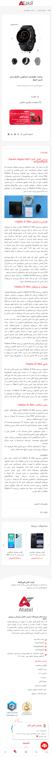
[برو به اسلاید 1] (29, 52)
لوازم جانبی (41, 10)
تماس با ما (42, 673)
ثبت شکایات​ (42, 669)
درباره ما (43, 677)
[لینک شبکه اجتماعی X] (18, 134)
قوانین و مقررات (40, 665)
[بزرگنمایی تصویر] (38, 50)
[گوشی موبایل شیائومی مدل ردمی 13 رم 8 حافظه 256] (15, 541)
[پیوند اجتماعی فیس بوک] (21, 134)
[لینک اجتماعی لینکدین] (11, 134)
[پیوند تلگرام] (8, 134)
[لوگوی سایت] (26, 3)
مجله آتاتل (42, 681)
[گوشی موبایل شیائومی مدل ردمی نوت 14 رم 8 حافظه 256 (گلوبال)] (37, 541)
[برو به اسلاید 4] (22, 52)
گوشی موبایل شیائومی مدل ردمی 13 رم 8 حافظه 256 (15, 555)
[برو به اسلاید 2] (27, 52)
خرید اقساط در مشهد (39, 693)
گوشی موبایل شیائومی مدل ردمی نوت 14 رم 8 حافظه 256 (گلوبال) (37, 555)
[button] (40, 38)
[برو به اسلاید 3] (24, 52)
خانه (49, 10)
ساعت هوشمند (29, 10)
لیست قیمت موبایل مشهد (37, 689)
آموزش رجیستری (40, 685)
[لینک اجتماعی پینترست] (15, 134)
